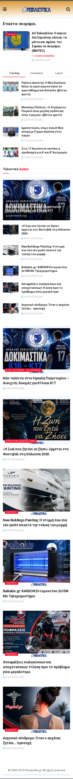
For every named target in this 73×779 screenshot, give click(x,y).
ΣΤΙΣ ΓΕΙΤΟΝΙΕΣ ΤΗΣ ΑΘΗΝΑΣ (23, 370)
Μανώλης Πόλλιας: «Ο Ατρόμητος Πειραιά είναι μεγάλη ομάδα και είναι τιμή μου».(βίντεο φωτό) (43, 111)
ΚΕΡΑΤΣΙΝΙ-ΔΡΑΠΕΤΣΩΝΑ (20, 441)
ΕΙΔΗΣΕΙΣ (11, 512)
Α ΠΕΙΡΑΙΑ (10, 34)
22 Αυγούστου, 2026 (17, 216)
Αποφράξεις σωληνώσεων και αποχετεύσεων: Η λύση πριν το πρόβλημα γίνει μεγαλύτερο (42, 287)
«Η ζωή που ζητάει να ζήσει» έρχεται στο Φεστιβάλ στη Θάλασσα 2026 (45, 229)
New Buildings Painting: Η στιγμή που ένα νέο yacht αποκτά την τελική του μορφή (42, 250)
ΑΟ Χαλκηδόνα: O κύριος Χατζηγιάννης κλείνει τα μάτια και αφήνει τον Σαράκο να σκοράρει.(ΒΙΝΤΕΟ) (49, 42)
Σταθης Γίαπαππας (44, 56)
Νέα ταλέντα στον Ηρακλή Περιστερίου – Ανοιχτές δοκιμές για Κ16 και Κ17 (35, 209)
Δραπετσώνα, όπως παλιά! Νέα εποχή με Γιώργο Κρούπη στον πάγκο (42, 131)
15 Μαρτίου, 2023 (41, 60)
